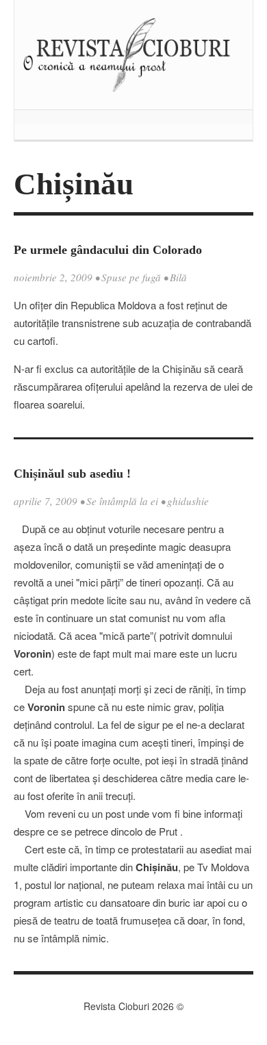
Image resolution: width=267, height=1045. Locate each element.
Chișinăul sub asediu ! (72, 473)
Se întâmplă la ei (122, 501)
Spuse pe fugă (131, 277)
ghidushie (188, 501)
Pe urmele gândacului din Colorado (108, 250)
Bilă (178, 277)
